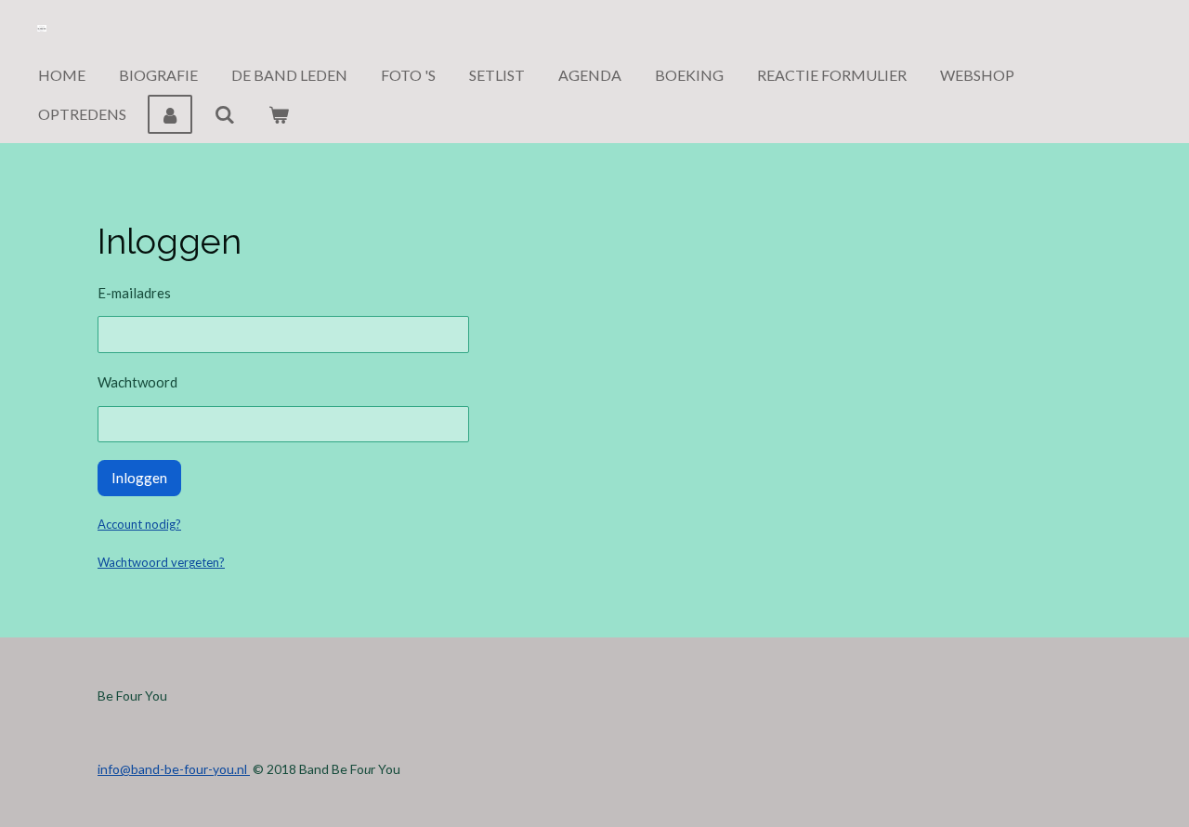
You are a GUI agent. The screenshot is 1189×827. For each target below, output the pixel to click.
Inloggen (139, 477)
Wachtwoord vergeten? (161, 562)
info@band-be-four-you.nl (174, 769)
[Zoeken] (224, 114)
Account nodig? (139, 524)
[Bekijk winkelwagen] (278, 114)
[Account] (170, 114)
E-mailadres (134, 292)
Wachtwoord (137, 382)
